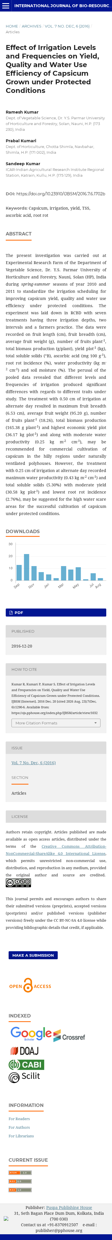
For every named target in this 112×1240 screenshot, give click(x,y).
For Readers (19, 1118)
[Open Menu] (5, 5)
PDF (18, 612)
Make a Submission (33, 955)
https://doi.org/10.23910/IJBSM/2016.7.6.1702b (60, 193)
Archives (31, 26)
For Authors (19, 1127)
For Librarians (21, 1135)
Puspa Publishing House (69, 1207)
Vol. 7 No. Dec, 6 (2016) (67, 26)
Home (12, 26)
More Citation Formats (36, 723)
